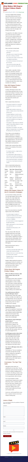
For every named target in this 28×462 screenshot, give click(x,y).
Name (4, 416)
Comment (5, 405)
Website (4, 425)
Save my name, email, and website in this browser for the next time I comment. (13, 432)
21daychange (21, 12)
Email (4, 421)
